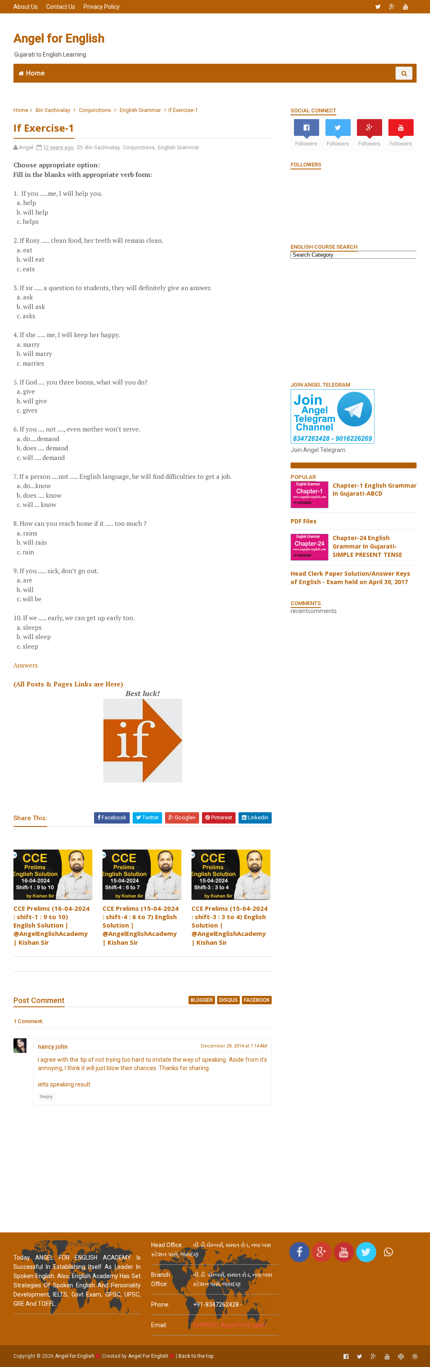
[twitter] (378, 6)
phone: (160, 1304)
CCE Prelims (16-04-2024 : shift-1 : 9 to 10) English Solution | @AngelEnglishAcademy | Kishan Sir (51, 925)
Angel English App (82, 86)
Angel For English (148, 1356)
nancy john (53, 1046)
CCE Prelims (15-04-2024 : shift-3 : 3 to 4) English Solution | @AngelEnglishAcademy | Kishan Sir (229, 925)
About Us (25, 6)
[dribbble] (414, 1356)
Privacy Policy (102, 6)
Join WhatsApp (144, 86)
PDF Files (304, 521)
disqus (228, 1000)
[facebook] (346, 1356)
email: (159, 1325)
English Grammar (273, 86)
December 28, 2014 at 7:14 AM (234, 1046)
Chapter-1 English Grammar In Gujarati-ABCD (375, 489)
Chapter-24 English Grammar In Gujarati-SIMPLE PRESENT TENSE (367, 546)
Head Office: (167, 1245)
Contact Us (60, 6)
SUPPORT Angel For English (229, 1325)
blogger (202, 1000)
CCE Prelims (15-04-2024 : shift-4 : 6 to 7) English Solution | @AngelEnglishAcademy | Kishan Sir (140, 925)
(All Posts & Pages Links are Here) (68, 684)
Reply (46, 1096)
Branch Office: (160, 1279)
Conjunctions (95, 110)
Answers (25, 665)
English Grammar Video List (359, 86)
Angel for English (59, 38)
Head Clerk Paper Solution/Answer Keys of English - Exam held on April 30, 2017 (350, 577)
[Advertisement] (263, 38)
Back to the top (195, 1356)
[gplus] (392, 6)
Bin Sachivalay (53, 110)
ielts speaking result (64, 1084)
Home (35, 73)
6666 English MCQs (207, 86)
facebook (257, 1000)
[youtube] (405, 6)
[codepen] (401, 1356)
